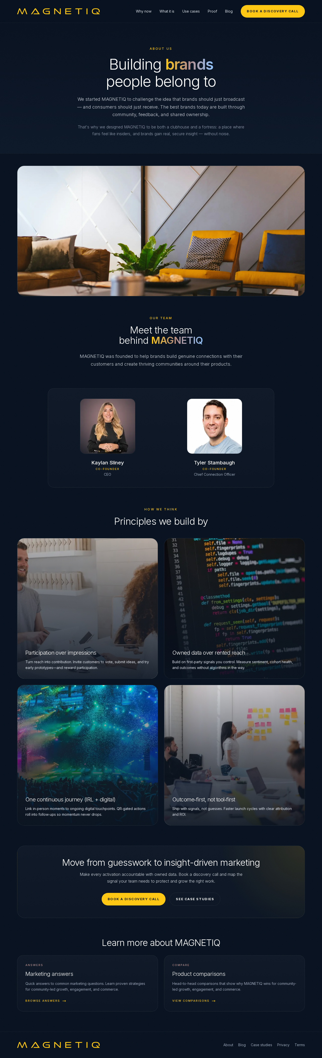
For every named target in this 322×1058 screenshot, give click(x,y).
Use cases (191, 11)
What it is (166, 11)
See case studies (195, 899)
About (228, 1045)
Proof (212, 11)
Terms (300, 1045)
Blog (229, 11)
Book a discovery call (273, 11)
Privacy (283, 1045)
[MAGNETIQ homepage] (58, 11)
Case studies (261, 1045)
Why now (143, 11)
